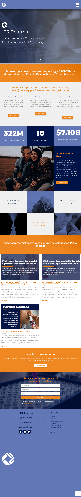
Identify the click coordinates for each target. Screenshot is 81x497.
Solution (53, 423)
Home (53, 416)
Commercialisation (57, 425)
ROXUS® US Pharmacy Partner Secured (15, 332)
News (53, 430)
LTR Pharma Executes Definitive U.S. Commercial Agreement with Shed (59, 283)
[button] (77, 5)
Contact (53, 432)
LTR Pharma (26, 413)
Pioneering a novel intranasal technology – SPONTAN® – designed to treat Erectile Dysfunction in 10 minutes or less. (40, 73)
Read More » (4, 300)
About (53, 419)
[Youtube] (25, 432)
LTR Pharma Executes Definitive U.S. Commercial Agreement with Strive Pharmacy (18, 283)
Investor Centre (56, 427)
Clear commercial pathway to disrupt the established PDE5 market (40, 244)
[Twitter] (29, 432)
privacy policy (27, 403)
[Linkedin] (21, 432)
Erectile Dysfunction (57, 421)
